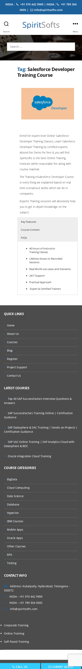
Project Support (17, 367)
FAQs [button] (24, 237)
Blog (10, 350)
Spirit (41, 25)
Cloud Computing (18, 488)
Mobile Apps (15, 529)
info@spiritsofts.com (48, 10)
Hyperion (13, 513)
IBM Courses (15, 521)
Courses (12, 342)
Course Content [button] (30, 230)
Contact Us (14, 375)
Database (13, 504)
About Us (13, 334)
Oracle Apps (15, 538)
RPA (9, 555)
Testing (12, 563)
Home (11, 325)
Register (12, 359)
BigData (12, 479)
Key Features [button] (28, 222)
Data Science (15, 496)
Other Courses (16, 546)
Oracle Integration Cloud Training (29, 456)
